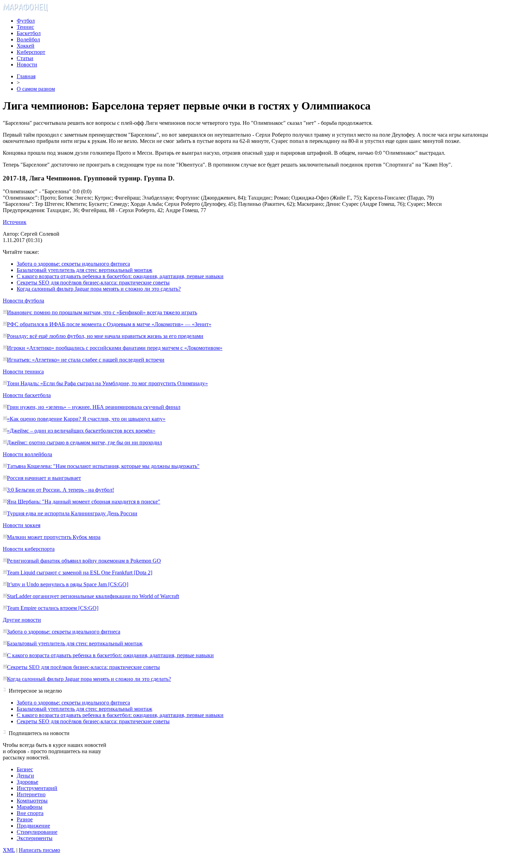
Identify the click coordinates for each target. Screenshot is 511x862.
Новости (27, 64)
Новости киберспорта (29, 549)
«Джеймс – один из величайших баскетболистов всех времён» (81, 431)
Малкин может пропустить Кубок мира (53, 537)
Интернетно (31, 794)
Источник (14, 222)
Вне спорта (30, 813)
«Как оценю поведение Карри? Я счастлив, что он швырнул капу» (86, 419)
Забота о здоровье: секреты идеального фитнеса (73, 264)
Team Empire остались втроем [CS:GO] (52, 608)
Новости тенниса (23, 371)
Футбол (26, 21)
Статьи (25, 58)
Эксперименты (34, 838)
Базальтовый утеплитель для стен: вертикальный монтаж (84, 270)
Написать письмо (39, 850)
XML (9, 850)
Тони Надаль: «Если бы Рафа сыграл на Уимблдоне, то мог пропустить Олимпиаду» (107, 383)
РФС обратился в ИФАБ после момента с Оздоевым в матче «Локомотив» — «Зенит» (109, 324)
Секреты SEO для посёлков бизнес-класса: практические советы (93, 282)
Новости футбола (23, 301)
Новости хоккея (21, 525)
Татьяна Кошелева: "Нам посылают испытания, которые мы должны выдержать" (103, 466)
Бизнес (25, 769)
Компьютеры (32, 801)
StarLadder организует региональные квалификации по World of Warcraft (93, 596)
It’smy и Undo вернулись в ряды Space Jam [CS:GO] (67, 584)
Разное (25, 819)
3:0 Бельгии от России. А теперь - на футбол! (60, 490)
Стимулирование (37, 832)
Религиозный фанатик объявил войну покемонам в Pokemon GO (84, 561)
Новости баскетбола (27, 395)
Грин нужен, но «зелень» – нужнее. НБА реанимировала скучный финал (93, 407)
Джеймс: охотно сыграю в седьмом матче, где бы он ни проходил (84, 442)
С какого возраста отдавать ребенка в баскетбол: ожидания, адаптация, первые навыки (120, 276)
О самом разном (36, 89)
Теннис (25, 27)
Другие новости (22, 620)
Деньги (25, 776)
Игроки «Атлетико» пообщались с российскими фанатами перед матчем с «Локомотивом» (114, 348)
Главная (26, 76)
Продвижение (33, 826)
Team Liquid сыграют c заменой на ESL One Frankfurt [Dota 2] (79, 572)
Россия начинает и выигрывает (44, 478)
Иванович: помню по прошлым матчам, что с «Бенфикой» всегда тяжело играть (102, 312)
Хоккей (25, 46)
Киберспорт (31, 52)
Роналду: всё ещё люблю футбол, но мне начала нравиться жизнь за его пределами (105, 336)
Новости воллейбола (27, 454)
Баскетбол (29, 33)
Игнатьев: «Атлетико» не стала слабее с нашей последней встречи (85, 360)
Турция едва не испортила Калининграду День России (72, 513)
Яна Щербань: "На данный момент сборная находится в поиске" (83, 502)
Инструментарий (37, 788)
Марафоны (29, 807)
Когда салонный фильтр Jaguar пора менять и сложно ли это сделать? (99, 289)
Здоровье (27, 782)
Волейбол (28, 39)
